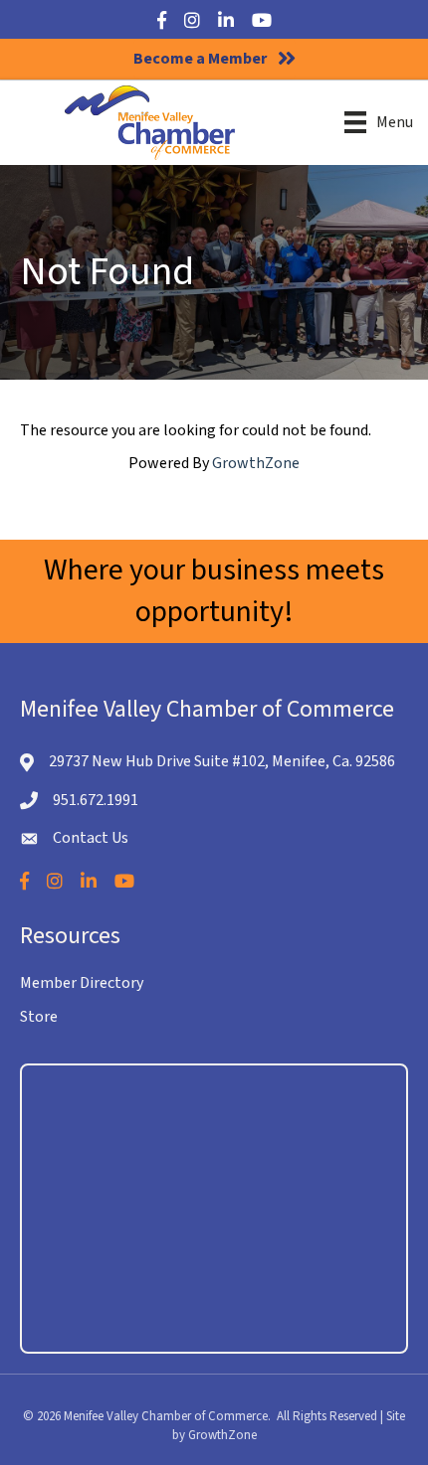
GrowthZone (256, 463)
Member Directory (81, 983)
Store (39, 1017)
